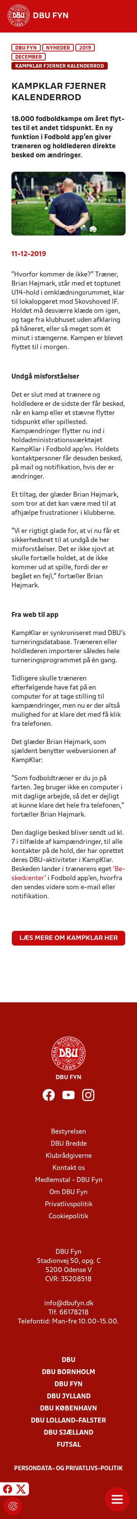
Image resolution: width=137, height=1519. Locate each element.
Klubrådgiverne (69, 1156)
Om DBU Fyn (68, 1192)
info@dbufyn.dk (68, 1303)
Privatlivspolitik (68, 1204)
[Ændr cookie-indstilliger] (13, 1506)
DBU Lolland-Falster (68, 1421)
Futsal (69, 1445)
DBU (68, 1360)
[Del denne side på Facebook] (7, 1490)
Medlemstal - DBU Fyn (68, 1180)
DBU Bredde (69, 1144)
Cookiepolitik (68, 1216)
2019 (85, 48)
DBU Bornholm (68, 1372)
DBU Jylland (69, 1396)
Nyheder (58, 48)
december (28, 57)
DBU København (68, 1409)
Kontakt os (69, 1168)
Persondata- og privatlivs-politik (68, 1468)
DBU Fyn (26, 48)
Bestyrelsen (68, 1132)
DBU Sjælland (68, 1433)
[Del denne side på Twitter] (21, 1490)
